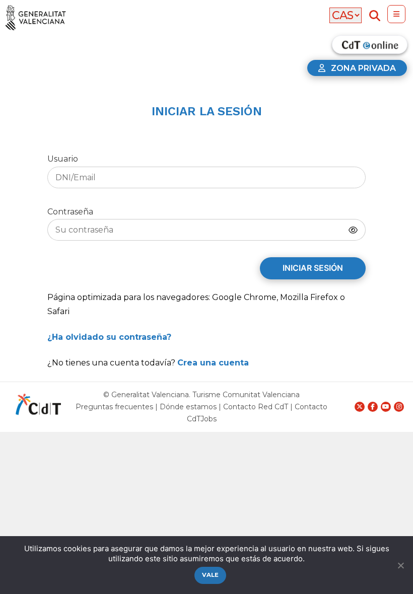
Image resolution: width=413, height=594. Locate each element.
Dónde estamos (188, 406)
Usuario (62, 159)
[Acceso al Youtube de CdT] (386, 407)
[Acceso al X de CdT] (360, 407)
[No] (400, 565)
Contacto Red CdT (255, 406)
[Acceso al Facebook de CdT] (373, 407)
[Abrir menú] (396, 14)
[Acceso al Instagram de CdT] (399, 407)
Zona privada (363, 68)
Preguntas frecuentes (114, 406)
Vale (210, 574)
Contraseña (70, 211)
